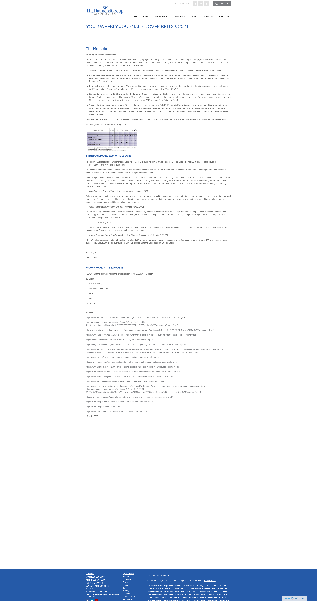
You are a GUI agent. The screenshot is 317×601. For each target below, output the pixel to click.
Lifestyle (126, 594)
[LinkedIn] (195, 3)
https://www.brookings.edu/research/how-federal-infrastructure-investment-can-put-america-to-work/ (129, 397)
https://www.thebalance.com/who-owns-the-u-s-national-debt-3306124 (116, 411)
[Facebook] (206, 3)
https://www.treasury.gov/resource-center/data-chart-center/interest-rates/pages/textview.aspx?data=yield (131, 362)
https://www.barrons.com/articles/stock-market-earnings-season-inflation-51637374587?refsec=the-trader (132, 317)
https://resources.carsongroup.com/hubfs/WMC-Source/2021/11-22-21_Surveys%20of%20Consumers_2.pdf (166, 330)
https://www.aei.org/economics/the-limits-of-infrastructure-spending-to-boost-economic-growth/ (127, 381)
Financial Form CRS (160, 576)
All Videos (127, 599)
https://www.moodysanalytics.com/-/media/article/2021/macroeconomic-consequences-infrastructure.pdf (131, 376)
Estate (126, 582)
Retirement (128, 576)
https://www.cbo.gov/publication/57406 (103, 407)
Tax (124, 588)
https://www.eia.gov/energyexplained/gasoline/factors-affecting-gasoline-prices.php (122, 357)
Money (126, 591)
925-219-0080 (183, 4)
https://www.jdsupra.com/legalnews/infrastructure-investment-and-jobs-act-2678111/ (122, 402)
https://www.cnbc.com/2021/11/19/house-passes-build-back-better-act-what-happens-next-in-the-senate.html (133, 372)
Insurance (127, 585)
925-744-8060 (99, 580)
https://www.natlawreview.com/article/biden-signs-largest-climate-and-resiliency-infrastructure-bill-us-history (133, 367)
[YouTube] (200, 3)
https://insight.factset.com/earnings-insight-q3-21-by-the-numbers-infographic (119, 340)
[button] (134, 16)
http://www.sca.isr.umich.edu (98, 330)
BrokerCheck (210, 581)
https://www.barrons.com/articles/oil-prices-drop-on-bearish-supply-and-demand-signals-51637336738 (130, 349)
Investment (127, 579)
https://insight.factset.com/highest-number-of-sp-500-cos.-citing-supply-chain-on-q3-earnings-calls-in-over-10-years (136, 345)
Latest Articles (129, 596)
